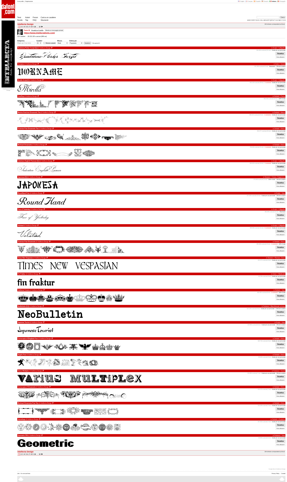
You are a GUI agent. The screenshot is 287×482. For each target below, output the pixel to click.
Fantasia (266, 306)
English (242, 1)
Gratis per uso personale (278, 50)
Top (26, 20)
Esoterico (282, 419)
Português (282, 1)
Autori (27, 17)
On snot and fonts (25, 473)
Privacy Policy (275, 473)
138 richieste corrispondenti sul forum (274, 24)
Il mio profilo (20, 1)
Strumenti (44, 20)
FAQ (34, 20)
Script (275, 48)
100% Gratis (282, 98)
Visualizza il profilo (37, 30)
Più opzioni (95, 43)
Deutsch (266, 1)
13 (39, 27)
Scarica (280, 54)
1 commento (267, 115)
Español (258, 1)
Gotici (277, 64)
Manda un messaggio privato (54, 30)
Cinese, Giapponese (278, 177)
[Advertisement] (58, 10)
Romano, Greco (280, 258)
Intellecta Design (44, 48)
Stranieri (267, 177)
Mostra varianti (50, 43)
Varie (283, 193)
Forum (35, 17)
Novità (19, 20)
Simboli (276, 96)
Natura (283, 112)
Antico (283, 128)
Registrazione (29, 1)
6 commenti (268, 228)
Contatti (283, 473)
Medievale (281, 274)
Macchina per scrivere (278, 306)
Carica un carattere (48, 17)
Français (250, 1)
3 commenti (274, 292)
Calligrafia (282, 48)
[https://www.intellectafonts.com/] (51, 48)
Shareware (272, 66)
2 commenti (268, 82)
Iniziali (283, 64)
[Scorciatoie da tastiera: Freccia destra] (42, 27)
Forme (283, 96)
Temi (19, 17)
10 (35, 27)
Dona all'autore (280, 57)
